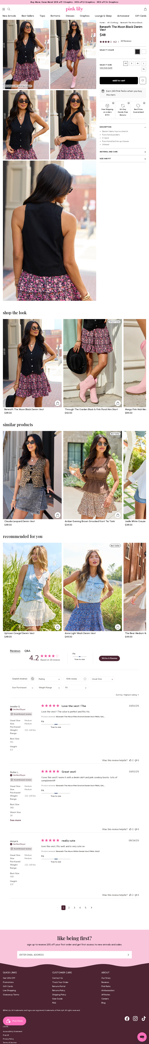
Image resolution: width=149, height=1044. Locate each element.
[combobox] (49, 678)
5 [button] (85, 907)
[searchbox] (20, 678)
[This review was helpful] (130, 760)
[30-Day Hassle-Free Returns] (128, 103)
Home (102, 23)
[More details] (58, 403)
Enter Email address (31, 955)
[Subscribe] (128, 954)
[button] (57, 907)
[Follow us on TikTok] (143, 1018)
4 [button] (80, 907)
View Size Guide (106, 68)
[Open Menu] (3, 9)
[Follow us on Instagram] (135, 1018)
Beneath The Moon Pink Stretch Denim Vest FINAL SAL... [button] (80, 716)
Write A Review (109, 658)
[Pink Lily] (74, 9)
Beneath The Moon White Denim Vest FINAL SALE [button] (78, 851)
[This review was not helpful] (136, 760)
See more (15, 820)
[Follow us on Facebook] (127, 1018)
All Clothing (112, 23)
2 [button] (69, 907)
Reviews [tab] (15, 651)
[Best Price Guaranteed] (144, 103)
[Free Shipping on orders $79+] (113, 103)
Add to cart (118, 80)
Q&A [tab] (27, 651)
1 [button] (63, 907)
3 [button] (74, 907)
